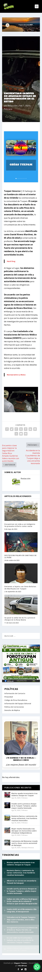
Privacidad (8, 697)
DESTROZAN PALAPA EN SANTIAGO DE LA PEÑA (20, 556)
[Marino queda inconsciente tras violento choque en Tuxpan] (7, 795)
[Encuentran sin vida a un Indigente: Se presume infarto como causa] (21, 511)
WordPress (22, 966)
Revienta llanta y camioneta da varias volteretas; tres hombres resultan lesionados (24, 818)
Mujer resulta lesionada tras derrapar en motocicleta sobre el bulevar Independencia (24, 831)
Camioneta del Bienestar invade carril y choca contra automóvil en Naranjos (24, 843)
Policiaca (8, 109)
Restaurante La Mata (16, 374)
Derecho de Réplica (12, 710)
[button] (36, 966)
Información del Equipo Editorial (17, 703)
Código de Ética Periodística (15, 700)
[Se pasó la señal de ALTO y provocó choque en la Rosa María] (21, 604)
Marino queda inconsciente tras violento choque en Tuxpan (24, 794)
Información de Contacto (14, 693)
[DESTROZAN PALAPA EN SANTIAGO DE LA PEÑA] (21, 542)
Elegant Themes (20, 963)
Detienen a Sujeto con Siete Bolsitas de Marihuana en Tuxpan (20, 587)
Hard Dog (11, 261)
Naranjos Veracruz (28, 848)
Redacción (12, 105)
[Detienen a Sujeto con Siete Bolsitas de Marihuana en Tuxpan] (21, 573)
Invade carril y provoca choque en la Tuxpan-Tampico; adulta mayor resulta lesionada (24, 806)
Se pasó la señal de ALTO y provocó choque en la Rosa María (19, 619)
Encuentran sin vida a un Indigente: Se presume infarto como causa (19, 525)
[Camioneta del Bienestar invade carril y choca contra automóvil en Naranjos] (7, 843)
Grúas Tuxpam (21, 164)
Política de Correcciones (14, 707)
